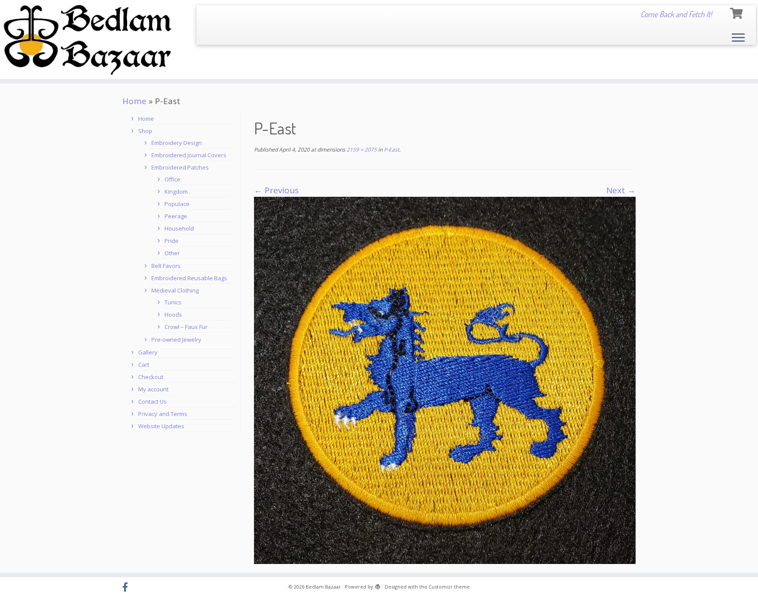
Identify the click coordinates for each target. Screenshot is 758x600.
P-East (391, 149)
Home (134, 101)
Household (179, 228)
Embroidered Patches (180, 167)
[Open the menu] (738, 38)
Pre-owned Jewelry (176, 339)
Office (172, 179)
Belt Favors (166, 266)
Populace (177, 204)
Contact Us (152, 401)
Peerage (175, 216)
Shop (145, 131)
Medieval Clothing (175, 290)
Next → (621, 190)
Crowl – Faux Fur (185, 327)
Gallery (147, 352)
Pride (171, 241)
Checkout (150, 377)
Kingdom (176, 191)
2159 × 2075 (361, 149)
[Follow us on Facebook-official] (128, 587)
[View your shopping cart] (737, 12)
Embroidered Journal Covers (188, 155)
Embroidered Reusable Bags (189, 278)
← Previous (276, 190)
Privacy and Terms (162, 414)
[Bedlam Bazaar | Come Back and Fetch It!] (87, 39)
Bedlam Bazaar (323, 586)
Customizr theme (449, 586)
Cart (143, 365)
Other (172, 253)
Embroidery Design (176, 143)
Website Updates (161, 426)
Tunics (173, 302)
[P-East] (445, 380)
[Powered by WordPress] (378, 585)
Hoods (173, 314)
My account (153, 389)
